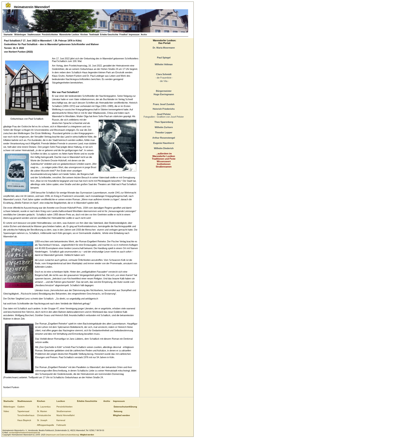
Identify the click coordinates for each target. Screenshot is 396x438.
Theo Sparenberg (163, 122)
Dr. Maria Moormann (164, 47)
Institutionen (163, 164)
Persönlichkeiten (50, 34)
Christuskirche (44, 415)
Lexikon (60, 401)
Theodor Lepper (163, 132)
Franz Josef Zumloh (163, 104)
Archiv (144, 34)
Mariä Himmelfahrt (65, 415)
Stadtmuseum (34, 34)
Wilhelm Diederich (164, 148)
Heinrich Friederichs (164, 109)
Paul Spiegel (163, 57)
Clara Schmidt (163, 74)
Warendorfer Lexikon (69, 34)
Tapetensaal (23, 411)
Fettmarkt (61, 425)
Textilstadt (94, 34)
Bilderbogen (20, 34)
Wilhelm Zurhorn (164, 127)
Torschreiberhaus (25, 415)
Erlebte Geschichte (109, 34)
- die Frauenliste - (164, 77)
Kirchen (84, 34)
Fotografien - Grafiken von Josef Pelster (164, 116)
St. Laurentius (44, 406)
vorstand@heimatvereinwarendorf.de (24, 433)
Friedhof (123, 34)
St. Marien (42, 411)
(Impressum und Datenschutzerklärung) (62, 435)
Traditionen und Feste (163, 158)
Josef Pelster (164, 114)
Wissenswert (164, 161)
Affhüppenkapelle (45, 425)
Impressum (134, 34)
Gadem (21, 406)
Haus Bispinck (24, 420)
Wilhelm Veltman (164, 64)
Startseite (8, 34)
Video (6, 411)
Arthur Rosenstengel (163, 137)
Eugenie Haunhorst (163, 143)
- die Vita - (164, 81)
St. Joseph (42, 420)
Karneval (60, 420)
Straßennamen (164, 166)
